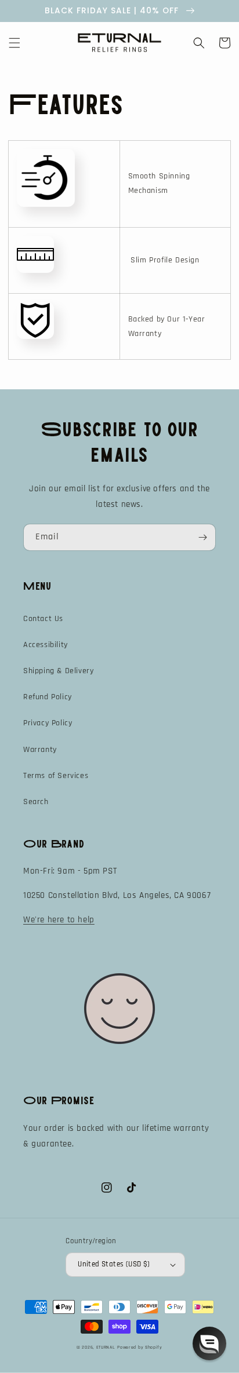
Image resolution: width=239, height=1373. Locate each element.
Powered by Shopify (139, 1347)
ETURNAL (105, 1347)
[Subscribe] (202, 537)
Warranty (40, 749)
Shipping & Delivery (58, 671)
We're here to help (59, 919)
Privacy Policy (47, 723)
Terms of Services (55, 776)
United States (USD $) (114, 1264)
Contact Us (43, 619)
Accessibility (45, 645)
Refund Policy (47, 697)
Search (36, 802)
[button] (14, 43)
